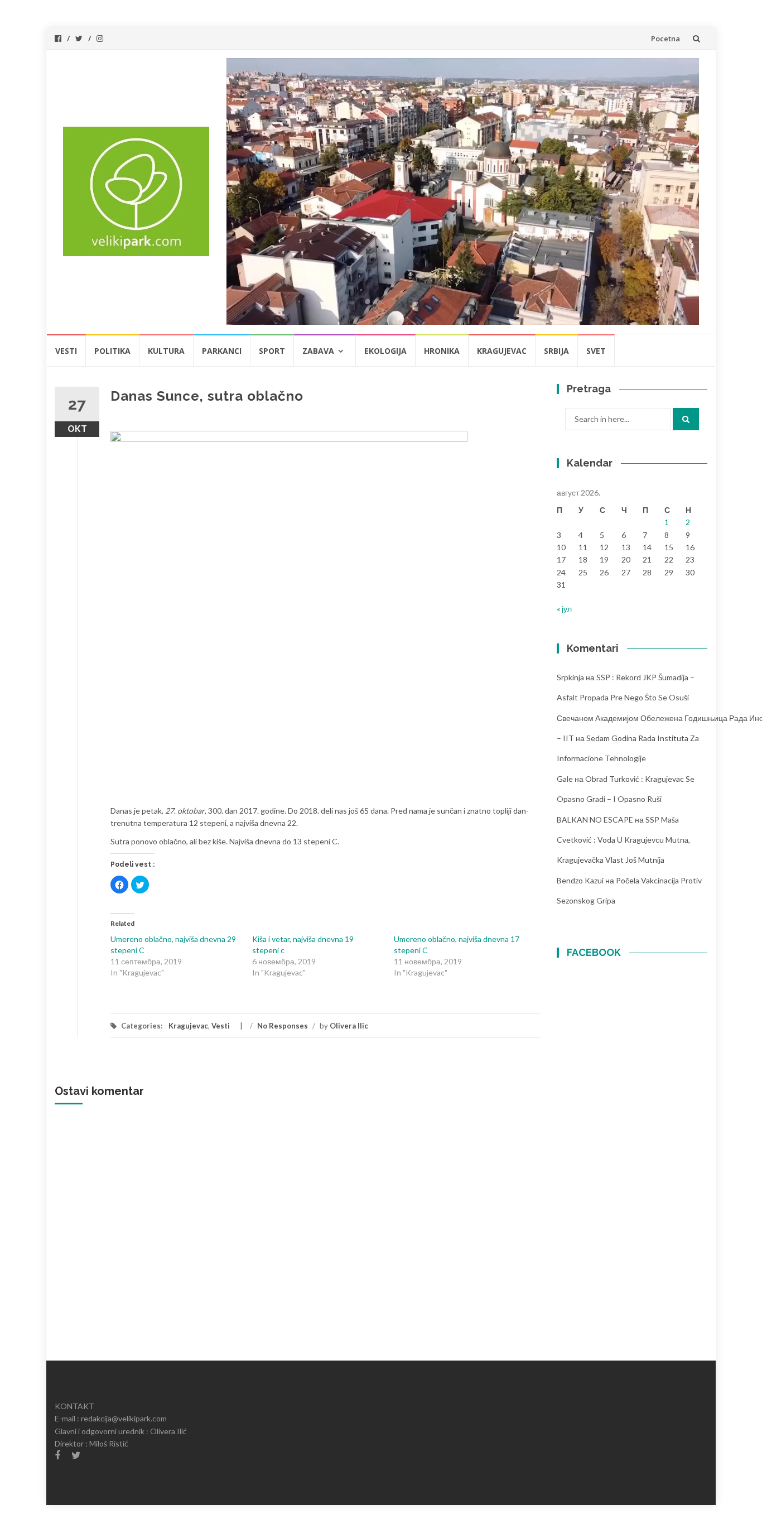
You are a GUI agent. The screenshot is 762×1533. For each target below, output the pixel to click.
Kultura (166, 350)
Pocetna (665, 38)
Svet (596, 350)
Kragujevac (502, 350)
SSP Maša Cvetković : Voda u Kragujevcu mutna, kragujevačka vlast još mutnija (623, 840)
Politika (112, 350)
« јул (564, 608)
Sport (272, 350)
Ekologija (385, 350)
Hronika (442, 350)
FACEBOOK (594, 952)
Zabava (318, 350)
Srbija (556, 350)
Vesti (66, 350)
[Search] (686, 419)
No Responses (282, 1025)
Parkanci (222, 350)
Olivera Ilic (349, 1025)
